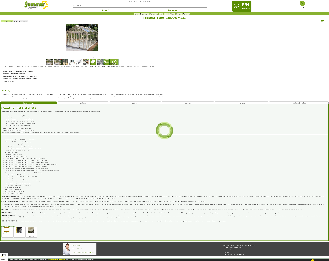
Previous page (7, 21)
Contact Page (89, 252)
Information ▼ (173, 10)
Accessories (154, 14)
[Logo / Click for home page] (36, 5)
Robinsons (186, 14)
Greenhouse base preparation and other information (31, 235)
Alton (161, 14)
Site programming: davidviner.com (234, 254)
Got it (312, 260)
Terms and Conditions (230, 250)
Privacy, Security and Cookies (232, 247)
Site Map (226, 252)
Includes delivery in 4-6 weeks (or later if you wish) (18, 71)
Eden (166, 14)
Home (136, 14)
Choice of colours (8, 81)
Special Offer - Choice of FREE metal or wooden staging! (20, 78)
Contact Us (105, 10)
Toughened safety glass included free (19, 234)
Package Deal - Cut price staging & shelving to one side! (19, 76)
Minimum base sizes (7, 233)
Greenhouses (144, 14)
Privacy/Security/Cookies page (56, 259)
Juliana (172, 14)
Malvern (178, 14)
